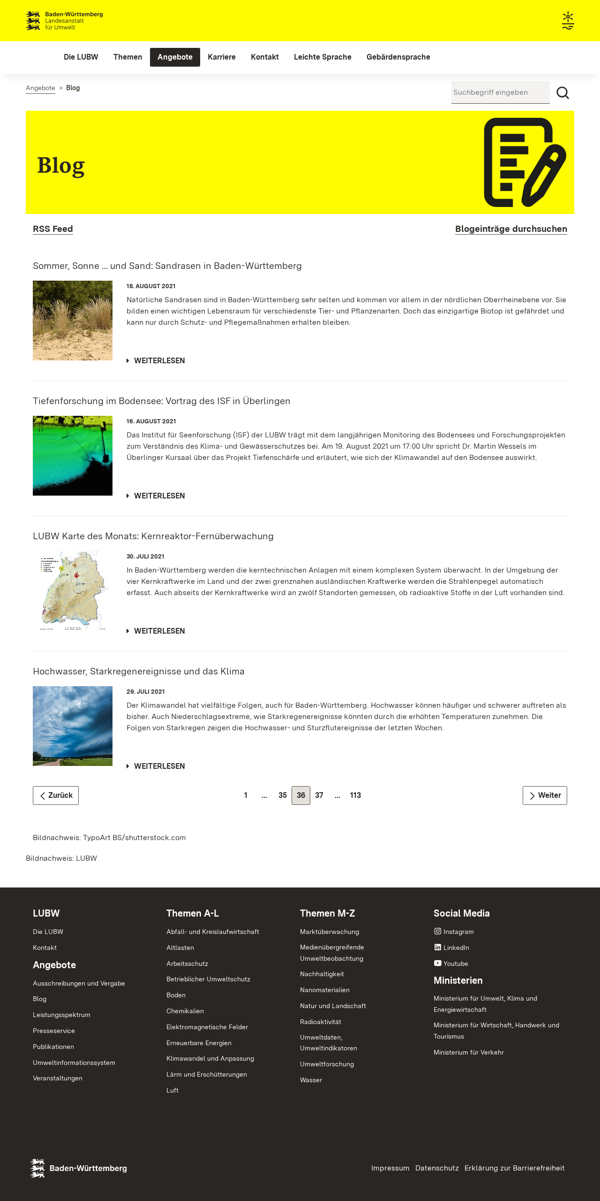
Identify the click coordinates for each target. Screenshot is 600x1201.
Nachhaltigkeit (322, 974)
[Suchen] (563, 93)
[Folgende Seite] (545, 795)
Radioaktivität (320, 1021)
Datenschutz (437, 1167)
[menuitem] (81, 57)
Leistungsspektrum (61, 1014)
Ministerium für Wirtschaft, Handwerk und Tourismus (496, 1030)
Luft (172, 1090)
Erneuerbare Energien (199, 1043)
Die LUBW (48, 931)
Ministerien (458, 980)
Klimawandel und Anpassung (210, 1058)
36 (303, 797)
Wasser (311, 1080)
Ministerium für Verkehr (469, 1052)
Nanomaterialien (325, 990)
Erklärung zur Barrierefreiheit (515, 1167)
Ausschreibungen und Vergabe (79, 983)
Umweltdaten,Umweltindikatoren (328, 1042)
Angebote (54, 965)
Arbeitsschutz (187, 963)
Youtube (455, 963)
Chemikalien (185, 1011)
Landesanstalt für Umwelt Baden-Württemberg (81, 20)
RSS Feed (53, 228)
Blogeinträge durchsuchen (511, 228)
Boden (176, 995)
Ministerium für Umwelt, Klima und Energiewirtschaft (485, 1003)
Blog (39, 998)
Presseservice (54, 1030)
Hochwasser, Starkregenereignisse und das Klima (139, 671)
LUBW (46, 913)
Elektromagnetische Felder (207, 1027)
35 (285, 797)
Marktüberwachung (329, 931)
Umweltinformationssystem (74, 1062)
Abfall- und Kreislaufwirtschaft (212, 931)
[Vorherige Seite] (56, 795)
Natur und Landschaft (333, 1006)
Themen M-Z (327, 913)
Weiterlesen (159, 360)
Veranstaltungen (57, 1078)
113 (357, 797)
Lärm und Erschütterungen (206, 1074)
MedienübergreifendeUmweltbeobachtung (332, 952)
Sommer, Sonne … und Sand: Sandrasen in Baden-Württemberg (167, 265)
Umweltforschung (327, 1064)
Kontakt (45, 947)
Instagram (458, 931)
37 (322, 797)
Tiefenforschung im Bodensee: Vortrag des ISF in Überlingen (162, 400)
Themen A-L (192, 913)
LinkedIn (456, 947)
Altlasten (180, 947)
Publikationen (53, 1046)
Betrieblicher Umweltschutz (208, 979)
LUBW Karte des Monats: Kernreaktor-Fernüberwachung (153, 536)
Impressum (390, 1167)
